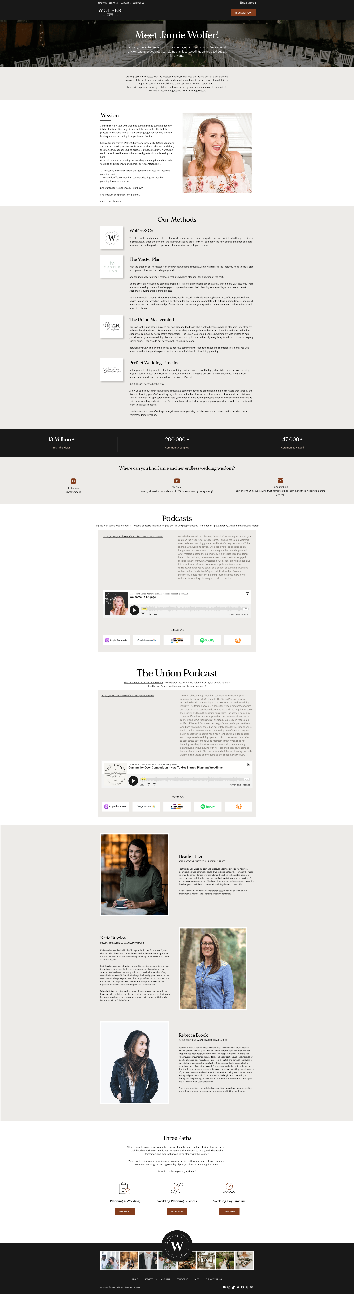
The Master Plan (158, 266)
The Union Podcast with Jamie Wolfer (143, 682)
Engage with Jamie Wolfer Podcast (113, 525)
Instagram (73, 488)
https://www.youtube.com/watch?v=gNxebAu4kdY (127, 695)
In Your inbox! (281, 486)
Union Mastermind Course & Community (207, 333)
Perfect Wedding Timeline (185, 266)
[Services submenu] (118, 2)
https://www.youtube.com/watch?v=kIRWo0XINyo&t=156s (133, 536)
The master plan (243, 12)
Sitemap (137, 1287)
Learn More (125, 1211)
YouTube (176, 487)
